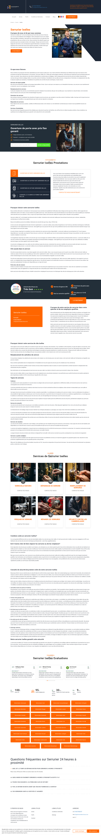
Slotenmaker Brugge (40, 709)
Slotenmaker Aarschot (30, 746)
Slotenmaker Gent (40, 703)
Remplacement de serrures (78, 487)
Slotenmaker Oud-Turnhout (20, 733)
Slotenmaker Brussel (40, 733)
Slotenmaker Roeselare (20, 721)
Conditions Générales (37, 17)
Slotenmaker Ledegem (60, 733)
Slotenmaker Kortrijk (81, 721)
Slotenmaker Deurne (81, 739)
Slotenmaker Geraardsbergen (60, 703)
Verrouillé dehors (23, 486)
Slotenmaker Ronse (81, 709)
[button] (46, 680)
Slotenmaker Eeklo (20, 739)
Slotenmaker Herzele (81, 727)
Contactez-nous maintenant (69, 192)
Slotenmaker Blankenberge (70, 746)
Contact (48, 17)
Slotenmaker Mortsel (61, 727)
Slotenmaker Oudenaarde (40, 739)
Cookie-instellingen (79, 831)
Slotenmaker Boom (40, 721)
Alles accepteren (93, 831)
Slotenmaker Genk (80, 733)
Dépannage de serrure (50, 486)
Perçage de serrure (23, 519)
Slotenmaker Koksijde (20, 715)
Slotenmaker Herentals (20, 727)
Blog (54, 17)
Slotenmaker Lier (60, 721)
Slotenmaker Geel (60, 739)
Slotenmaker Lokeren (40, 727)
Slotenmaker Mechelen (20, 709)
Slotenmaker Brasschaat (50, 746)
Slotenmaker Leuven (61, 709)
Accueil (14, 17)
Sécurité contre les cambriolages (78, 520)
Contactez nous (23, 490)
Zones (20, 17)
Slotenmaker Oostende (40, 715)
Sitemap (54, 814)
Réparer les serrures (50, 519)
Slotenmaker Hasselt (81, 715)
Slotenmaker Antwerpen (20, 703)
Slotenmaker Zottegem (81, 703)
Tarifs (26, 17)
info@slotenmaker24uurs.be (40, 7)
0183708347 (37, 6)
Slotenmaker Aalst (60, 715)
